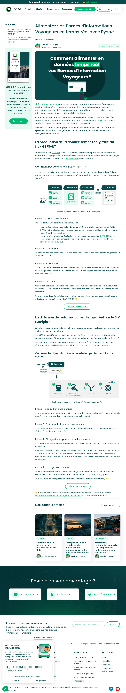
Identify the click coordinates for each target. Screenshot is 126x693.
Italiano (116, 644)
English (101, 644)
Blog (104, 657)
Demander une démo (85, 9)
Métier (41, 538)
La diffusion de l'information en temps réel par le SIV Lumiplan (20, 39)
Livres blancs (107, 661)
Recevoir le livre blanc (78, 306)
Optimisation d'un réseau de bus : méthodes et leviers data (46, 546)
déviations (105, 236)
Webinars (106, 665)
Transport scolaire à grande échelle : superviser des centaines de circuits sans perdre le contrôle (77, 548)
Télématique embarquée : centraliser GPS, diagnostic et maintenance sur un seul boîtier (107, 548)
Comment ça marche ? (84, 657)
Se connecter (104, 9)
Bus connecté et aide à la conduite (85, 668)
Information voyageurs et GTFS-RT (85, 662)
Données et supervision (84, 673)
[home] (13, 9)
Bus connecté (101, 538)
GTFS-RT (56, 152)
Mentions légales (37, 687)
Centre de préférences (107, 669)
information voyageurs (47, 104)
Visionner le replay (78, 486)
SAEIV (102, 120)
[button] (29, 9)
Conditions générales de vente (57, 687)
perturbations (72, 158)
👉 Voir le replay (91, 2)
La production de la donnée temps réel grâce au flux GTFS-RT (19, 31)
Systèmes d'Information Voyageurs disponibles (58, 495)
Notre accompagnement (85, 677)
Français (93, 644)
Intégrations (79, 681)
